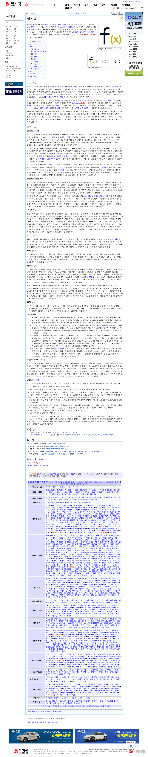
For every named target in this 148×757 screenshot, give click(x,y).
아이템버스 (77, 639)
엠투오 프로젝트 (67, 561)
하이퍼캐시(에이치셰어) (89, 532)
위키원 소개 (40, 722)
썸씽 (95, 636)
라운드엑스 (105, 540)
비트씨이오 (99, 550)
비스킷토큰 (70, 623)
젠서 (118, 701)
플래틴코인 (107, 530)
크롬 (81, 108)
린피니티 (84, 670)
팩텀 (101, 571)
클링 (103, 567)
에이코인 (55, 558)
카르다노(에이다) (90, 499)
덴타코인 (89, 654)
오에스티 (80, 497)
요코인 (78, 522)
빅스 (78, 688)
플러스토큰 (78, 703)
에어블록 (52, 662)
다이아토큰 (88, 538)
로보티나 (76, 542)
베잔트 (48, 584)
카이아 (99, 526)
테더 (108, 693)
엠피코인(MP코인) (59, 643)
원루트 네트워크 (70, 691)
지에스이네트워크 (79, 665)
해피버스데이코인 (90, 575)
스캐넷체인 (96, 634)
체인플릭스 (86, 645)
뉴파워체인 (78, 538)
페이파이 (116, 571)
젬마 (93, 611)
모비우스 (74, 502)
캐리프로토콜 (51, 667)
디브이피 (57, 540)
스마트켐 (75, 552)
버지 (87, 600)
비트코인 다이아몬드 (81, 492)
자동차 (8, 29)
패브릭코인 (90, 667)
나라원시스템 (98, 749)
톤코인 (77, 569)
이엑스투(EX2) (110, 701)
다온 (97, 505)
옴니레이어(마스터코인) (70, 494)
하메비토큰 (112, 595)
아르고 (61, 516)
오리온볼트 (78, 561)
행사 (106, 706)
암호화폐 (16, 40)
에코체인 (88, 518)
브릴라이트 (61, 623)
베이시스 (69, 548)
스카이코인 (67, 514)
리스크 (91, 508)
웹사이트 (47, 97)
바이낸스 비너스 (102, 582)
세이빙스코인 (55, 609)
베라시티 (73, 632)
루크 (85, 508)
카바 (109, 565)
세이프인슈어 (81, 658)
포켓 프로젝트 (62, 573)
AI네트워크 (50, 677)
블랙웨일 (93, 548)
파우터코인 (89, 649)
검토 (72, 474)
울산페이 (81, 698)
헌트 (100, 575)
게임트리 (73, 619)
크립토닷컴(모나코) (70, 593)
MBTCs (53, 630)
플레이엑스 (96, 627)
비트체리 (101, 512)
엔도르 (67, 662)
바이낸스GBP (51, 686)
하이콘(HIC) (72, 575)
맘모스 (53, 510)
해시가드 (69, 616)
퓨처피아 (78, 573)
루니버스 (71, 508)
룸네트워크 (82, 621)
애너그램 (98, 660)
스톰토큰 (89, 552)
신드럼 (54, 625)
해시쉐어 (93, 494)
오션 (89, 662)
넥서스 (64, 505)
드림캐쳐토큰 (67, 630)
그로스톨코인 (51, 490)
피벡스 (117, 602)
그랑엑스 (97, 536)
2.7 (47, 434)
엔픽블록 (107, 558)
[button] (119, 482)
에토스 (98, 641)
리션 (116, 542)
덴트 (95, 654)
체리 (90, 565)
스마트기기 (61, 24)
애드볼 (116, 639)
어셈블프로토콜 (61, 556)
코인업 (49, 703)
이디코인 (58, 665)
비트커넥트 (78, 701)
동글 (59, 630)
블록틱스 (101, 548)
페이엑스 (69, 595)
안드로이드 (55, 105)
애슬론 (91, 587)
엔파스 (96, 625)
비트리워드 (81, 550)
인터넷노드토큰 (59, 674)
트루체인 (69, 530)
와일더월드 (94, 561)
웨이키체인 (94, 522)
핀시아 (54, 532)
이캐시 (68, 487)
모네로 (67, 600)
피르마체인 (108, 573)
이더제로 (73, 499)
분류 (29, 711)
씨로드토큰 (53, 554)
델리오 (69, 580)
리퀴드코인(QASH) (104, 684)
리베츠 (77, 670)
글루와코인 (95, 578)
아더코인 (54, 516)
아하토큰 (93, 639)
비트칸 (59, 688)
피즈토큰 (56, 575)
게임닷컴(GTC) (51, 619)
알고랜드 (94, 516)
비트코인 (61, 170)
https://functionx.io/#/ (55, 443)
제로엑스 (99, 691)
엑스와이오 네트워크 (78, 558)
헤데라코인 (104, 532)
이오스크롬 (107, 524)
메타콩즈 (76, 607)
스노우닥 (74, 634)
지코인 (78, 602)
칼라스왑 (65, 693)
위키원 (121, 749)
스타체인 (113, 634)
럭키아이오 (114, 540)
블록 (50, 153)
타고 (125, 749)
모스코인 (108, 621)
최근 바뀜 (9, 53)
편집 (71, 14)
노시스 (61, 654)
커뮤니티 (69, 8)
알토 (82, 625)
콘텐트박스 (73, 647)
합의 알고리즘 (81, 100)
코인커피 (109, 591)
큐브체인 (82, 528)
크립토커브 (57, 703)
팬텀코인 (108, 571)
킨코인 (108, 567)
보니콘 (59, 658)
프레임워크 (77, 86)
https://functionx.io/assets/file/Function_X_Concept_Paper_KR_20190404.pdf (89, 435)
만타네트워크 (92, 544)
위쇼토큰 (93, 643)
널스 (53, 505)
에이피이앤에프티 (80, 556)
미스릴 (65, 632)
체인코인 (97, 565)
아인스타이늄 (55, 494)
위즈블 (110, 522)
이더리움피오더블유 (61, 499)
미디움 (53, 512)
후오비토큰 (71, 695)
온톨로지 (103, 662)
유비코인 (117, 589)
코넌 (112, 679)
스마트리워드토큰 (106, 623)
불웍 (92, 600)
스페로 (78, 636)
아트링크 (85, 639)
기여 (128, 2)
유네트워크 (110, 643)
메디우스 (106, 656)
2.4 (41, 434)
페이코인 (77, 595)
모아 (89, 510)
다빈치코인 (50, 580)
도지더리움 (50, 497)
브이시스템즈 (92, 512)
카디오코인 (114, 665)
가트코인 (72, 536)
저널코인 (65, 565)
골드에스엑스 (56, 605)
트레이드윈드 (87, 614)
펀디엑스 (54, 595)
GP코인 (56, 578)
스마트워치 (98, 196)
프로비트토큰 (51, 695)
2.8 (50, 434)
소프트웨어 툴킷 (85, 103)
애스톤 (51, 556)
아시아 (8, 31)
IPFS (76, 94)
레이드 (61, 621)
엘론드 (51, 520)
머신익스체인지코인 (96, 670)
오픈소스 (75, 103)
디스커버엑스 (66, 540)
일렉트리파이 (106, 563)
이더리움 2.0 (98, 497)
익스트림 (71, 563)
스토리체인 (56, 636)
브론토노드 (85, 548)
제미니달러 (108, 691)
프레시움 (86, 573)
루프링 (92, 684)
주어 (71, 565)
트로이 (96, 614)
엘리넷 (49, 561)
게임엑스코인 (63, 619)
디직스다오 (106, 605)
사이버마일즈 (63, 584)
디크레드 (54, 508)
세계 (15, 31)
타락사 (69, 674)
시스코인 (63, 587)
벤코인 (76, 548)
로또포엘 (68, 542)
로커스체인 (63, 508)
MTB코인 (54, 536)
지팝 (78, 645)
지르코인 (100, 611)
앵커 (74, 679)
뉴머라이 (68, 654)
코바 (58, 667)
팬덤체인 (104, 649)
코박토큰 (73, 567)
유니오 (117, 643)
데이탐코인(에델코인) (109, 538)
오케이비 (59, 691)
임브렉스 (116, 563)
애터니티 (108, 516)
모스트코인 (106, 630)
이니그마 (70, 524)
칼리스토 (116, 565)
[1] (36, 121)
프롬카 (93, 573)
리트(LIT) (58, 607)
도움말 (8, 58)
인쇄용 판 (9, 73)
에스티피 (65, 611)
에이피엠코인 (65, 558)
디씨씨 (75, 540)
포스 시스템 (66, 27)
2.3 (39, 434)
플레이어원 (86, 627)
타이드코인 (85, 494)
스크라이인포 (100, 658)
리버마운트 (109, 542)
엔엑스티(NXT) (98, 518)
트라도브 (84, 569)
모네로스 (81, 582)
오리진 (86, 561)
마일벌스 (82, 544)
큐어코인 (95, 528)
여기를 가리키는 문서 (12, 66)
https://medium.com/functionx (57, 446)
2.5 (43, 434)
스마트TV (87, 196)
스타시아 (105, 634)
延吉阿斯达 (107, 749)
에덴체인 (66, 518)
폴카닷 (91, 530)
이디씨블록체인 (80, 524)
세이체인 (109, 512)
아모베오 (69, 660)
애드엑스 (106, 660)
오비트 (51, 691)
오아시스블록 (63, 522)
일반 (15, 43)
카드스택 (92, 526)
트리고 (81, 667)
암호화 (55, 156)
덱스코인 (68, 684)
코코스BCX (50, 627)
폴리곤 (71, 573)
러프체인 (70, 670)
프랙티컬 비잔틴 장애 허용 (84, 32)
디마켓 (104, 619)
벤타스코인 (101, 686)
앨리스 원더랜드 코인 (53, 641)
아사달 (91, 749)
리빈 (66, 656)
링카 (67, 582)
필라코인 (98, 667)
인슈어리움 (67, 665)
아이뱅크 (92, 609)
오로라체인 (103, 520)
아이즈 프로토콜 (99, 554)
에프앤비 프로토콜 (95, 556)
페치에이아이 (51, 573)
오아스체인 (114, 672)
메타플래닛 (100, 621)
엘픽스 (83, 662)
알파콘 (90, 660)
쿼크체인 (74, 528)
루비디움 (79, 508)
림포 (79, 656)
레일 (87, 684)
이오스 (89, 524)
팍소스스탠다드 (85, 571)
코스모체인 (66, 667)
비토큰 (72, 658)
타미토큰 (116, 567)
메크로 (48, 546)
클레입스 (60, 649)
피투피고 (62, 616)
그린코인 (49, 600)
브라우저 (87, 108)
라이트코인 (69, 490)
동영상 (114, 5)
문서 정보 (9, 78)
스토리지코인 (58, 679)
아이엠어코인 (60, 639)
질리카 (80, 499)
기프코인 (81, 619)
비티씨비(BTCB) (69, 688)
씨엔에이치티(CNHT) (97, 688)
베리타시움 (61, 548)
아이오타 (65, 672)
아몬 (72, 587)
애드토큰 (114, 660)
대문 (7, 51)
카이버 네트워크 (55, 693)
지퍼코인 (77, 565)
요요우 (85, 643)
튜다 (77, 649)
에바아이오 (108, 556)
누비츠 (70, 538)
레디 (47, 542)
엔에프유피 (98, 558)
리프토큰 (98, 508)
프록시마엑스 (82, 681)
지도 (15, 38)
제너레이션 (65, 645)
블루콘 (54, 584)
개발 (15, 26)
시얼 (111, 552)
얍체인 (59, 518)
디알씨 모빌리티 (85, 540)
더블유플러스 (60, 580)
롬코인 (91, 542)
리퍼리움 (73, 656)
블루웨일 (109, 548)
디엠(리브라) (77, 580)
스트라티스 (77, 514)
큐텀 (89, 528)
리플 (67, 502)
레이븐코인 (50, 607)
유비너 (49, 645)
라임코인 (62, 670)
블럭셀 (70, 701)
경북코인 (49, 698)
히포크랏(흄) (108, 667)
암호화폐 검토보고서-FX (49, 432)
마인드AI (74, 544)
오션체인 (95, 662)
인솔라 (60, 526)
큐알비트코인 (57, 593)
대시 (55, 600)
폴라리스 (84, 530)
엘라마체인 (116, 558)
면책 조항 (47, 722)
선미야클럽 (92, 607)
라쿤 (55, 621)
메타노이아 (56, 546)
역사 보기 (77, 14)
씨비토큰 (62, 554)
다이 (69, 605)
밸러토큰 (92, 686)
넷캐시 (48, 487)
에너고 (70, 556)
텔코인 (57, 569)
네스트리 (55, 538)
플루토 (99, 573)
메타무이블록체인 (63, 510)
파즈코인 (112, 593)
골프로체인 (89, 536)
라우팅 (89, 277)
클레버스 (52, 649)
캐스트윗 (94, 645)
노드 (73, 119)
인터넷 (85, 24)
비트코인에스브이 (97, 492)
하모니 (61, 532)
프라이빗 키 (66, 156)
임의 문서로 (9, 55)
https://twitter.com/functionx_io (57, 449)
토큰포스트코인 (67, 569)
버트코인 (50, 492)
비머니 (54, 487)
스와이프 (113, 584)
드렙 (111, 505)
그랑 (78, 578)
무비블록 (115, 630)
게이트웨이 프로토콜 (67, 578)
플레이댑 (77, 627)
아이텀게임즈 (74, 625)
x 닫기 (142, 13)
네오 (58, 505)
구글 (77, 108)
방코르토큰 (84, 686)
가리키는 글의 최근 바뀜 (13, 68)
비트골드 (62, 487)
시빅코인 (105, 552)
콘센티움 (87, 567)
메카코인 (89, 630)
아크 (79, 516)
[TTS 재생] (114, 8)
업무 (15, 36)
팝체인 (97, 649)
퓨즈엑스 (93, 595)
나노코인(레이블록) (53, 502)
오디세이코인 (93, 520)
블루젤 (65, 658)
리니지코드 (99, 542)
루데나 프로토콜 (71, 621)
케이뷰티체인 (55, 567)
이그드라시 (61, 524)
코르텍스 (65, 567)
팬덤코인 (112, 649)
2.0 (33, 434)
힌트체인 (117, 667)
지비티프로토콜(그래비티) (99, 679)
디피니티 (63, 677)
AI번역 (77, 5)
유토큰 (86, 679)
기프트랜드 (113, 536)
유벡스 (108, 561)
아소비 (51, 639)
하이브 (63, 575)
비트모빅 (90, 550)
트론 (82, 649)
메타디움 (65, 546)
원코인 (94, 701)
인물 (7, 43)
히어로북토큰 (106, 627)
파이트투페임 (67, 703)
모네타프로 (90, 582)
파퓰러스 (65, 571)
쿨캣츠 (64, 614)
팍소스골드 (74, 571)
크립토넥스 (101, 693)
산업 (7, 33)
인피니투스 (96, 563)
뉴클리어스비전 (51, 670)
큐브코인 (74, 667)
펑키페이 (62, 595)
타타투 (67, 649)
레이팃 (111, 654)
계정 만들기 (134, 2)
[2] (95, 174)
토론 (124, 2)
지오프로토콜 (85, 591)
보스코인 (73, 512)
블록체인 (8, 40)
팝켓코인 (95, 571)
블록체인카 (109, 670)
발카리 (111, 582)
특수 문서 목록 (10, 71)
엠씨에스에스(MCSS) (68, 520)
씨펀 (115, 636)
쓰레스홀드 (61, 660)
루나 (106, 580)
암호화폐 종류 (54, 474)
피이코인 (54, 616)
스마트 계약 (58, 348)
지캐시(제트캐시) (68, 602)
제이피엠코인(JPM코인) (70, 591)
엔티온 (101, 672)
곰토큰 (54, 701)
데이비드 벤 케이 (90, 34)
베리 (117, 582)
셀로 (92, 584)
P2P (103, 100)
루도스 (82, 630)
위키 (67, 5)
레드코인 (100, 580)
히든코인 (65, 597)
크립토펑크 (77, 614)
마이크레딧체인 (88, 656)
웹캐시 (110, 589)
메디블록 (98, 656)
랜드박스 (115, 605)
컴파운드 (49, 614)
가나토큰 (49, 654)
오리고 (57, 602)
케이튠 (101, 645)
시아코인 (68, 679)
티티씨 (76, 530)
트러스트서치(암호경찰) (108, 569)
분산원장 (61, 100)
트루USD (114, 693)
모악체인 (95, 510)
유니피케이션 (51, 524)
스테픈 (82, 552)
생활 (7, 38)
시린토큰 (97, 552)
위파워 (102, 561)
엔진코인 (89, 625)
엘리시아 (56, 561)
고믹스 (48, 701)
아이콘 (74, 516)
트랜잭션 (68, 137)
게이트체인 (50, 684)
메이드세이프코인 (82, 677)
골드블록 (80, 536)
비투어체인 (72, 550)
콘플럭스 (66, 528)
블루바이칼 (90, 632)
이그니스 (116, 561)
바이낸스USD (62, 686)
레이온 (53, 542)
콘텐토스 (64, 647)
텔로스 (62, 530)
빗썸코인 (85, 688)
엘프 (57, 520)
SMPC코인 (63, 536)
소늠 (50, 679)
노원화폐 (65, 698)
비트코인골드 (67, 492)
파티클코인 (110, 602)
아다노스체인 (79, 554)
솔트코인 (67, 552)
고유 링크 (9, 75)
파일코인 (65, 681)
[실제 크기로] (121, 48)
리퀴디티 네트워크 (57, 582)
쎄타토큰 (101, 636)
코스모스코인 (57, 528)
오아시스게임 (109, 625)
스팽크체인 (70, 636)
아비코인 (89, 554)
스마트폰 (58, 27)
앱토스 (53, 518)
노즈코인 (115, 578)
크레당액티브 (90, 647)
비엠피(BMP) (100, 632)
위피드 (116, 522)
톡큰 (72, 649)
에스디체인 (85, 672)
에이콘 (92, 641)
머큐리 (61, 600)
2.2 (37, 434)
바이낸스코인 (73, 686)
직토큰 (84, 565)
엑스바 (115, 587)
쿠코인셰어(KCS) (89, 693)
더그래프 (81, 654)
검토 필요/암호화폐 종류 (41, 711)
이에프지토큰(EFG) (83, 611)
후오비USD (61, 695)
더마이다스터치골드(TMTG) (82, 605)
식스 (84, 636)
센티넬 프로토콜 (56, 552)
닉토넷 (91, 505)
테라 (80, 593)
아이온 (67, 516)
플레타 (115, 530)
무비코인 (49, 632)
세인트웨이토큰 (75, 584)
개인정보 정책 (32, 722)
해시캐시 (76, 487)
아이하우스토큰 (102, 609)
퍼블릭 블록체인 (49, 165)
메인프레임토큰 (113, 544)
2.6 (45, 434)
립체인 (105, 508)
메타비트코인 (82, 546)
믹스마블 (52, 623)
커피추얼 (94, 591)
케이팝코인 (110, 645)
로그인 (141, 2)
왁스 (117, 625)
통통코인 (104, 593)
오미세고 (95, 589)
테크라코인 (50, 569)
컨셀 (47, 567)
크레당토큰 (110, 647)
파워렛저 (57, 571)
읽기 (67, 14)
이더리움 (103, 167)
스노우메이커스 (85, 634)
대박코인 (97, 538)
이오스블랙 (98, 524)
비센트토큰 (116, 686)
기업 (15, 33)
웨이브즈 (85, 522)
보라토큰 (81, 632)
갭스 (55, 654)
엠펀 (101, 625)
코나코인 (57, 614)
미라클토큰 (58, 632)
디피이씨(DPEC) (90, 580)
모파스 (102, 510)
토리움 (97, 593)
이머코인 (55, 563)
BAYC (48, 605)
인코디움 (87, 563)
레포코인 (60, 542)
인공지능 (8, 26)
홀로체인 (112, 532)
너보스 (48, 505)
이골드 (100, 701)
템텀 (91, 593)
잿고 (58, 565)
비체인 (63, 550)
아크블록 (86, 516)
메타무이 (73, 546)
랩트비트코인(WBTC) (82, 490)
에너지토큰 (56, 611)
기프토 (104, 536)
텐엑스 (86, 593)
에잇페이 (108, 587)
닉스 (87, 619)
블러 (108, 686)
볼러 (79, 512)
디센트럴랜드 (113, 619)
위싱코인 (101, 643)
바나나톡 (105, 546)
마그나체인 (63, 701)
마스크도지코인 (57, 544)
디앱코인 (97, 605)
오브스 (54, 522)
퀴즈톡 (81, 647)
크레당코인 (101, 647)
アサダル (114, 749)
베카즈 (59, 512)
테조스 (56, 530)
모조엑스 (92, 546)
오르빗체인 (113, 520)
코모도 (101, 602)
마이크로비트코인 (106, 490)
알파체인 (83, 660)
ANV (47, 630)
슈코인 (59, 514)
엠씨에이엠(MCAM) (61, 589)
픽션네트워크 (55, 651)
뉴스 (95, 5)
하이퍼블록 (75, 532)
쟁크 (58, 591)
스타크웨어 (109, 600)
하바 (63, 651)
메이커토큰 (102, 544)
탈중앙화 (113, 86)
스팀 (63, 636)
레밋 (63, 502)
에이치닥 (94, 672)
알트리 (84, 587)
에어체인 (60, 662)
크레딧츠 (103, 528)
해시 (116, 239)
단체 (7, 36)
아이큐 (68, 639)
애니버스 (109, 639)
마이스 (67, 544)
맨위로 (143, 751)
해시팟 (80, 575)
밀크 (98, 546)
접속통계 (138, 751)
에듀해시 (66, 641)
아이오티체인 (74, 672)
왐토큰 (110, 662)
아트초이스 (111, 554)
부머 (84, 512)
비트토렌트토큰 (104, 677)
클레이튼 (111, 528)
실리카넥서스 (63, 625)
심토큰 (89, 636)
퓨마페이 (85, 595)
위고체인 (103, 522)
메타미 (113, 656)
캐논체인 (106, 526)
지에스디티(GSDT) (111, 611)
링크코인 (115, 684)
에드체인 (74, 641)
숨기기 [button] (38, 41)
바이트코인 (80, 600)
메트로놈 (82, 510)
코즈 (79, 693)
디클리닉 (101, 654)
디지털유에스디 (78, 684)
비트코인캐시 (110, 492)
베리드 (53, 548)
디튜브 (75, 630)
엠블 (106, 672)
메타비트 (97, 630)
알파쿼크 (101, 639)
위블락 (51, 665)
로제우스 (84, 542)
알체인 (101, 516)
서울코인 (73, 698)
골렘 (57, 677)
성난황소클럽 (102, 607)
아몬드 (76, 660)
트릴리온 (103, 614)
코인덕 (101, 591)
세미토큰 (111, 607)
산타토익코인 (57, 634)
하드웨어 (58, 108)
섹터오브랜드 (66, 609)
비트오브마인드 (110, 550)
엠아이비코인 (82, 520)
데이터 (59, 97)
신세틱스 (76, 609)
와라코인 (103, 589)
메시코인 (91, 621)
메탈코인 (73, 582)
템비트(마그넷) (60, 627)
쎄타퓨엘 (109, 636)
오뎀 (69, 643)
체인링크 (105, 665)
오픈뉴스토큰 (77, 643)
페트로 (88, 698)
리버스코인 (53, 656)
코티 (115, 591)
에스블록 (87, 701)
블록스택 (93, 677)
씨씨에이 (84, 609)
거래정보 (126, 5)
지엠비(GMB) (82, 526)
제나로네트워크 (70, 526)
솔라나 (53, 514)
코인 (86, 5)
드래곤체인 (104, 505)
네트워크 (109, 100)
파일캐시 (57, 681)
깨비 (64, 605)
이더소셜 (56, 645)
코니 (75, 693)
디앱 (54, 137)
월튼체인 (49, 674)
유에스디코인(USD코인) (86, 691)
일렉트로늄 (51, 591)
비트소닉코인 (51, 688)
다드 (74, 654)
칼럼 (104, 5)
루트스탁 (95, 490)
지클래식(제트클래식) (90, 602)
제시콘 (73, 645)
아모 (58, 672)
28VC (48, 536)
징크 (98, 665)
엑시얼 (90, 558)
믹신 (72, 600)
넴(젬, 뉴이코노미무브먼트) (78, 505)
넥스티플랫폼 (105, 578)
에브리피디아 (83, 641)
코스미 (80, 567)
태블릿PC (47, 108)
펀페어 (70, 627)
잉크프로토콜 (51, 565)
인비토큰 (79, 563)
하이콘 (67, 532)
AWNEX (48, 578)
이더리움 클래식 (110, 497)
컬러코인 (114, 526)
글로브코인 (85, 578)
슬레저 (56, 587)
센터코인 (86, 584)
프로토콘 (98, 530)
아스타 (78, 587)
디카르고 (96, 540)
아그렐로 (69, 554)
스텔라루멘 (86, 502)
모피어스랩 (110, 510)
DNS (107, 328)
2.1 (35, 434)
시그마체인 (98, 514)
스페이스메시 (87, 514)
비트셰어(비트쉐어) (69, 497)
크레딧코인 (96, 567)
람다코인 (71, 677)
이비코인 (63, 563)
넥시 (57, 684)
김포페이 (57, 698)
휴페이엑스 (56, 597)
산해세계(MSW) (93, 623)
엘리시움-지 (75, 662)
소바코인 (66, 634)
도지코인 (60, 490)
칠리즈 (104, 565)
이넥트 (48, 563)
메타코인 (74, 510)
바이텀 (83, 607)
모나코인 (117, 490)
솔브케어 (90, 658)
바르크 (112, 546)
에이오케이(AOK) (77, 518)
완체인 (72, 522)
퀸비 (69, 614)
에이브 (72, 611)
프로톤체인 (102, 595)
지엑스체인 (91, 665)
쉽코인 (105, 584)
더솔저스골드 (95, 619)
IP (92, 328)
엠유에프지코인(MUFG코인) (79, 589)
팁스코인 (111, 614)
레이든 (57, 497)
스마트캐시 (99, 600)
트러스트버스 (94, 569)
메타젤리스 (68, 607)
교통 (15, 29)
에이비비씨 (99, 587)
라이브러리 (31, 257)
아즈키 (112, 609)
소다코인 (98, 584)
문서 (27, 14)
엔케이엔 (109, 518)
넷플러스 (63, 538)
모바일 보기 (55, 722)
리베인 (61, 656)
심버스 (105, 514)
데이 (61, 684)
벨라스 (65, 512)
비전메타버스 (81, 623)
